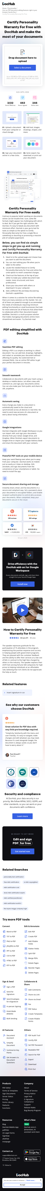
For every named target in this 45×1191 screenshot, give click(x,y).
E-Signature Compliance (29, 1100)
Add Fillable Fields (33, 942)
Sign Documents (8, 1093)
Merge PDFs (33, 958)
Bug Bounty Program (32, 1110)
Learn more (22, 816)
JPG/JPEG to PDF (13, 946)
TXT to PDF (11, 936)
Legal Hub (28, 1096)
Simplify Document (11, 1044)
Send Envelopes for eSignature (13, 1000)
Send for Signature (10, 993)
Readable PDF (33, 1050)
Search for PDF (34, 1055)
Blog (4, 1124)
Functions (6, 1108)
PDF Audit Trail (34, 1035)
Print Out (32, 1069)
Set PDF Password (35, 1045)
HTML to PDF (12, 960)
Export (30, 1059)
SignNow (5, 1136)
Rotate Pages (33, 963)
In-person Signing (14, 1006)
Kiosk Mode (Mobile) (11, 1012)
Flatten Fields (33, 948)
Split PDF (31, 953)
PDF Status (32, 1009)
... (30, 1180)
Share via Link (33, 994)
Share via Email (34, 999)
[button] (22, 610)
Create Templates (35, 1014)
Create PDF (32, 936)
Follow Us (8, 1165)
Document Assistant (11, 1036)
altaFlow (5, 1139)
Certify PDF (32, 1040)
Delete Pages (33, 973)
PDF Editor (6, 1088)
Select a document (22, 67)
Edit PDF (31, 931)
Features (5, 1105)
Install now (22, 584)
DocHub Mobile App (10, 1127)
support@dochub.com (9, 1155)
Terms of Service (30, 1091)
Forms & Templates (10, 1091)
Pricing (5, 1099)
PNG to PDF (11, 941)
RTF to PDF (11, 965)
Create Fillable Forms (34, 1020)
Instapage (6, 1141)
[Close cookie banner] (41, 1180)
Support (27, 1104)
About (26, 1088)
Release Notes (30, 1107)
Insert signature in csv (16, 692)
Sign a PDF (11, 987)
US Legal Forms (8, 1133)
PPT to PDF (11, 951)
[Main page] (8, 4)
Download (32, 1064)
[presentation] (22, 65)
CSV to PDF (11, 956)
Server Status (7, 1096)
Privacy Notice (29, 1093)
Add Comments (34, 990)
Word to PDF (11, 931)
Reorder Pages (34, 968)
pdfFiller (5, 1130)
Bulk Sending (12, 1018)
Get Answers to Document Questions (13, 1060)
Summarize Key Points (13, 1051)
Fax (29, 1004)
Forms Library (7, 1102)
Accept (22, 1185)
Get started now (22, 851)
